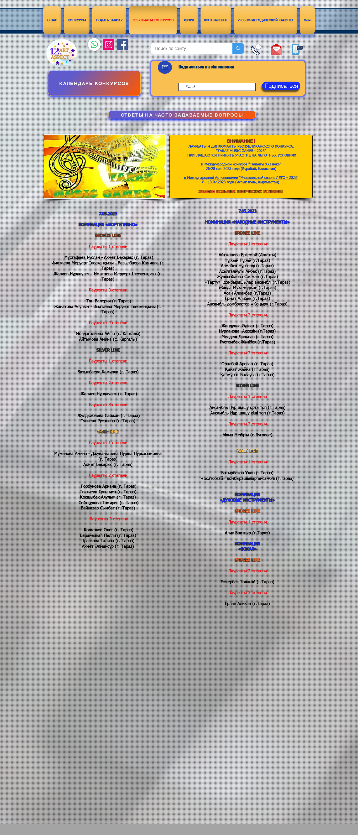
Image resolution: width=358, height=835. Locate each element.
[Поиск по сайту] (237, 48)
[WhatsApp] (94, 44)
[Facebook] (122, 44)
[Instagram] (108, 44)
